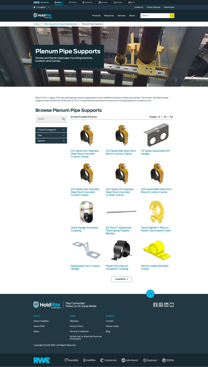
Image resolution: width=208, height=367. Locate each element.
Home (36, 24)
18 (165, 117)
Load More (120, 279)
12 (159, 117)
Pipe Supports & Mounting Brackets (60, 24)
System (41, 141)
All (171, 117)
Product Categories (47, 130)
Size (40, 135)
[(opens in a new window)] (73, 2)
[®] (59, 2)
